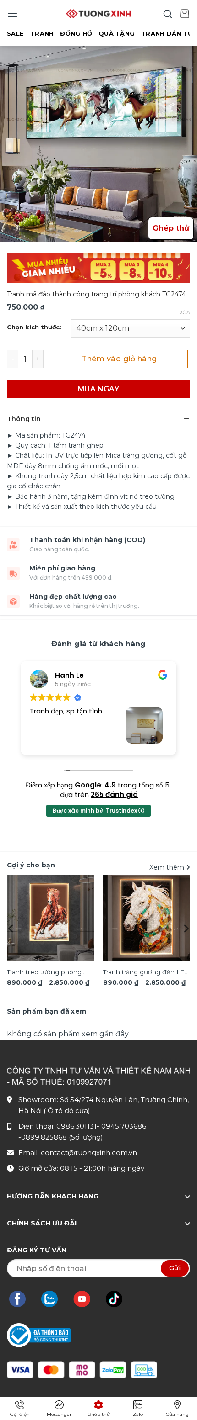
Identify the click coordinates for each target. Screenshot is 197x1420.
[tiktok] (119, 1298)
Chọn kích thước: (34, 327)
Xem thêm (167, 867)
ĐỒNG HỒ (76, 33)
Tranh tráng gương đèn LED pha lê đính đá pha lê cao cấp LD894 (146, 972)
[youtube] (86, 1298)
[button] (12, 13)
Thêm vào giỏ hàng (119, 358)
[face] (22, 1298)
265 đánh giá (114, 794)
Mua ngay (99, 389)
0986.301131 (76, 1126)
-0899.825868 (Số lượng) (60, 1137)
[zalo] (54, 1298)
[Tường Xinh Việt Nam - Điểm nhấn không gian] (98, 13)
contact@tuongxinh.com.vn (89, 1152)
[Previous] (11, 928)
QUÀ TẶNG (116, 33)
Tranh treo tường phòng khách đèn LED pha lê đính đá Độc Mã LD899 (50, 972)
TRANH (42, 33)
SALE (15, 33)
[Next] (185, 928)
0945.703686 (123, 1126)
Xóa (185, 312)
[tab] (46, 1011)
